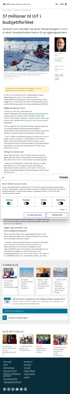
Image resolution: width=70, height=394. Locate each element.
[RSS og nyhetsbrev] (25, 389)
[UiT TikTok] (13, 389)
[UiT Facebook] (4, 389)
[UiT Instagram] (8, 389)
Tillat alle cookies (57, 215)
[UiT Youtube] (17, 389)
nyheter (9, 10)
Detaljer (62, 209)
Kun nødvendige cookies (34, 215)
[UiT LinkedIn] (21, 389)
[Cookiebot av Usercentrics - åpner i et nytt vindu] (60, 177)
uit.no (4, 10)
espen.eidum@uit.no (59, 58)
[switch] (26, 203)
